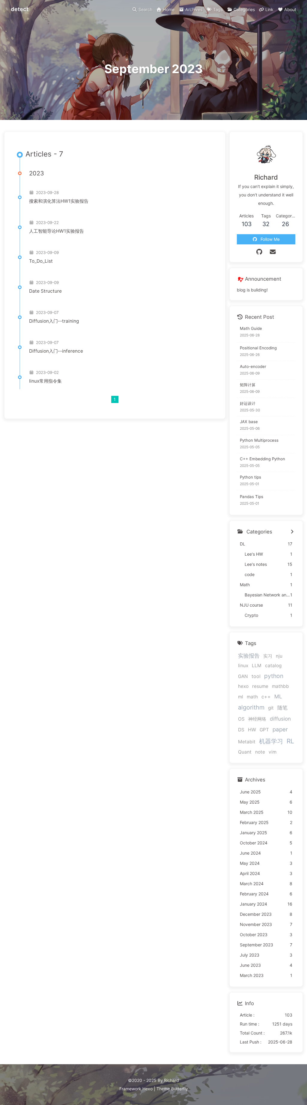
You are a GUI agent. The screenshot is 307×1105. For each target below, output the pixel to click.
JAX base (249, 421)
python (273, 675)
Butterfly (179, 1088)
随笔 (282, 708)
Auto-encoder (253, 366)
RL (290, 741)
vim (272, 752)
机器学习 (271, 741)
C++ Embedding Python (262, 458)
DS (241, 730)
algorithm (251, 707)
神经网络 (257, 719)
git (271, 708)
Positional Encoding (258, 347)
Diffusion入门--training (54, 321)
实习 (267, 656)
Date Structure (45, 291)
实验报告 (249, 655)
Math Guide (251, 328)
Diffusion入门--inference (56, 351)
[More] (292, 532)
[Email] (272, 251)
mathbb (280, 686)
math (252, 697)
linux (243, 665)
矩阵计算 (247, 384)
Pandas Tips (251, 496)
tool (256, 676)
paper (280, 729)
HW (252, 730)
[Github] (259, 251)
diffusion (280, 718)
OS (241, 719)
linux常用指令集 (45, 381)
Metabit (246, 742)
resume (260, 686)
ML (278, 696)
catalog (273, 665)
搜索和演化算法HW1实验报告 (58, 201)
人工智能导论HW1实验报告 (56, 231)
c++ (266, 697)
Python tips (250, 477)
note (260, 752)
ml (240, 697)
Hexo (147, 1088)
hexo (243, 686)
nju (279, 656)
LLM (256, 665)
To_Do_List (41, 261)
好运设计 (247, 403)
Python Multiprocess (259, 440)
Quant (245, 752)
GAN (243, 676)
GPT (264, 730)
